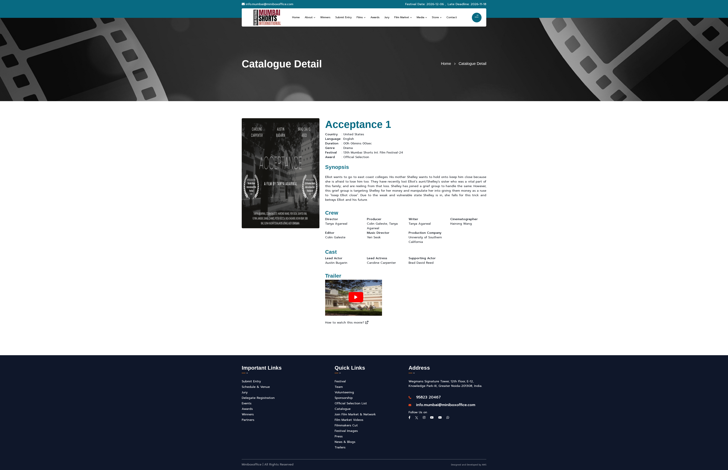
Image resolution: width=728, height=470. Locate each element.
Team (339, 387)
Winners (248, 414)
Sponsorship (344, 398)
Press (339, 436)
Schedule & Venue (256, 387)
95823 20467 (426, 397)
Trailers (340, 447)
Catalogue (343, 409)
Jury (245, 392)
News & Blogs (345, 442)
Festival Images (346, 431)
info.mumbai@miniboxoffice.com (269, 4)
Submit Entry (251, 381)
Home (446, 63)
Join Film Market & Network (355, 414)
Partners (248, 420)
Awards (247, 409)
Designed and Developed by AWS (468, 464)
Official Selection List (351, 403)
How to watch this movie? (345, 322)
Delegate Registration (258, 398)
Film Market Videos (349, 420)
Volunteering (344, 392)
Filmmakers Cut (346, 425)
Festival (340, 381)
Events (246, 403)
